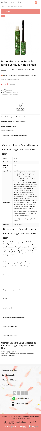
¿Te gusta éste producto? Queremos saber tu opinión (18, 70)
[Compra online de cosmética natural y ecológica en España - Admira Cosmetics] (11, 2)
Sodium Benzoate (25, 198)
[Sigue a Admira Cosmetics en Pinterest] (26, 393)
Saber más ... (23, 117)
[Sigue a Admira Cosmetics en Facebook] (19, 393)
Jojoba (29, 185)
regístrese (12, 356)
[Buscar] (38, 6)
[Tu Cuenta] (35, 2)
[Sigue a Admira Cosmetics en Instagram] (15, 393)
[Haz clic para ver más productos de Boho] (20, 107)
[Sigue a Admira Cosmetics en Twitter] (22, 393)
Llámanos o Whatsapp (7, 131)
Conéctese (4, 356)
